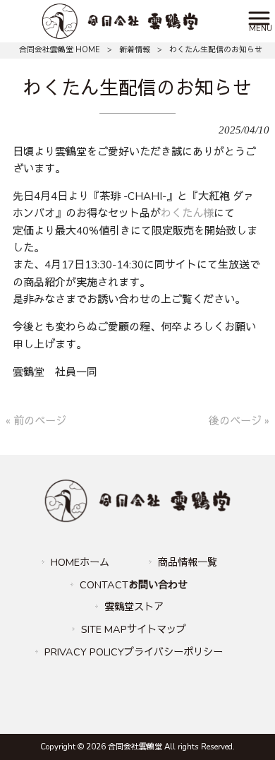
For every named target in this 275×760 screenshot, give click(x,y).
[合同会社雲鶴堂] (119, 20)
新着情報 (134, 49)
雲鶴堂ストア (134, 607)
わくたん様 (187, 213)
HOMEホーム (80, 562)
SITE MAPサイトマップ (133, 629)
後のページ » (239, 421)
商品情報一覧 (187, 562)
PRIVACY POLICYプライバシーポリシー (133, 652)
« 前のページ (36, 421)
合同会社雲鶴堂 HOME (59, 49)
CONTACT (134, 585)
